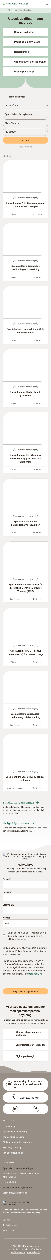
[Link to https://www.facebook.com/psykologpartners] (36, 1109)
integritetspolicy (35, 974)
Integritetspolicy (16, 1249)
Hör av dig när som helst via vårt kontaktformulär (28, 1083)
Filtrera (25, 140)
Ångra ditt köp (33, 1252)
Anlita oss (8, 1121)
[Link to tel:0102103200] (14, 1097)
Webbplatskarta (18, 1252)
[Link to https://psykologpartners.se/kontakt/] (9, 1084)
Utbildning (9, 1163)
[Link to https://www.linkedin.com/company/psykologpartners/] (15, 1109)
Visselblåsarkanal (33, 1249)
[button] (25, 96)
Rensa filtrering (25, 147)
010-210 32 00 (29, 1097)
